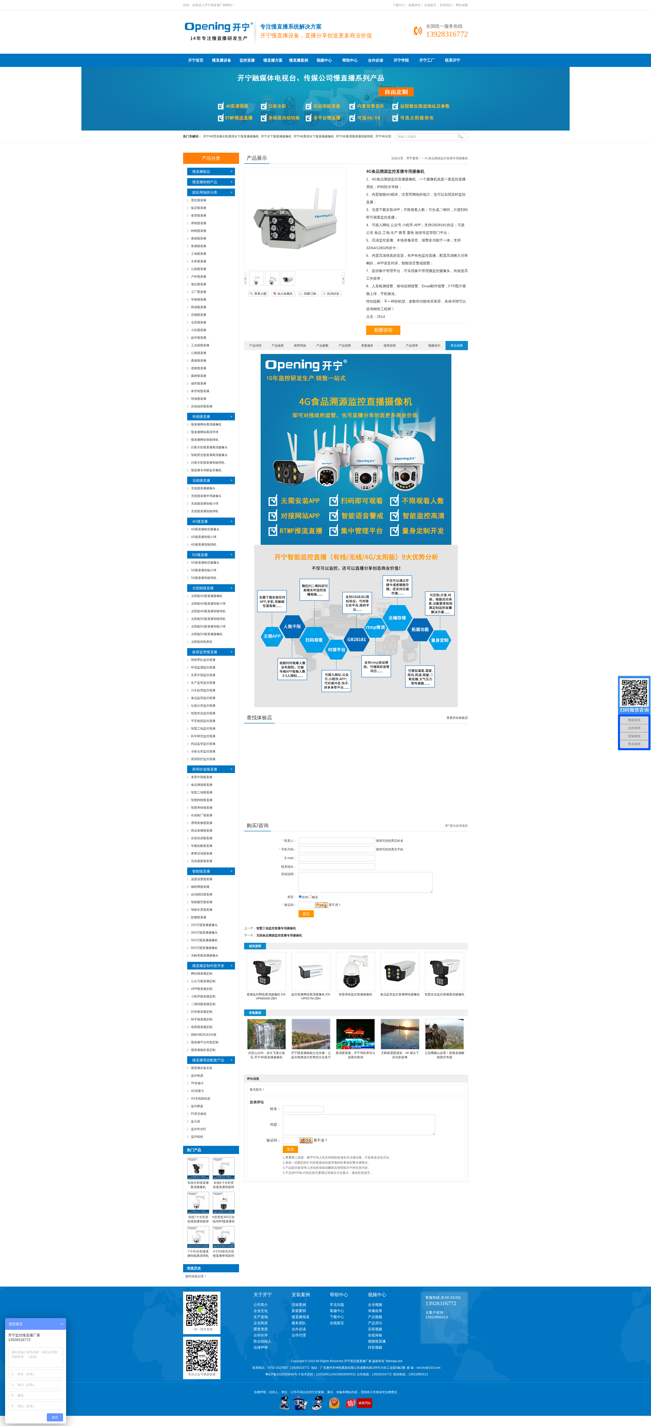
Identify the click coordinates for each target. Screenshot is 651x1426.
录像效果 (375, 1311)
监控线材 (197, 1136)
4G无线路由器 (200, 1098)
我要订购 (310, 293)
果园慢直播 (198, 238)
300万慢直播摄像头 (204, 932)
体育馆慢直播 (200, 391)
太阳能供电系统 (201, 642)
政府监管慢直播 (204, 652)
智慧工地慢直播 (201, 792)
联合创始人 (262, 1341)
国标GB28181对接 (203, 1034)
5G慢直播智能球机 (203, 578)
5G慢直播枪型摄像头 (205, 562)
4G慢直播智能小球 (203, 537)
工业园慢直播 (200, 345)
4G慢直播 (200, 521)
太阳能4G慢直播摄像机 (207, 596)
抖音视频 (375, 1347)
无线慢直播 (201, 480)
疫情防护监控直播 (203, 759)
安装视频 (375, 1329)
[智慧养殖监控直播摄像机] (355, 990)
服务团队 (299, 1323)
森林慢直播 (198, 376)
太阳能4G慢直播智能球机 (208, 611)
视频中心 (324, 60)
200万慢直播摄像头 (204, 925)
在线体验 (375, 1335)
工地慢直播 (198, 253)
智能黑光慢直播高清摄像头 (209, 455)
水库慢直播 (198, 261)
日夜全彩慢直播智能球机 (208, 462)
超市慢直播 (198, 337)
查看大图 (260, 293)
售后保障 (457, 345)
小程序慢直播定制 (203, 996)
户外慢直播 (198, 276)
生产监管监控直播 (203, 683)
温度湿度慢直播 (201, 879)
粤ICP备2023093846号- (281, 1374)
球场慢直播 (198, 399)
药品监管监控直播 (203, 744)
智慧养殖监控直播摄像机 (355, 994)
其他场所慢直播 (201, 406)
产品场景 (278, 345)
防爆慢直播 (198, 917)
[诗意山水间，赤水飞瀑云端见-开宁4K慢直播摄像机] (266, 1048)
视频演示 (434, 345)
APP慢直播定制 (201, 989)
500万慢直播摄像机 (204, 940)
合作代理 (299, 1335)
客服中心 (337, 1311)
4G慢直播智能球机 (203, 544)
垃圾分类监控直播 (203, 705)
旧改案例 (299, 1305)
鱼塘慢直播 (198, 246)
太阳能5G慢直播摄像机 (207, 634)
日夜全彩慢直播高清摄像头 (209, 447)
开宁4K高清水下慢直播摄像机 (313, 136)
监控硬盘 (197, 1106)
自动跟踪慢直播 (201, 894)
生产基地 (261, 1317)
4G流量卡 (197, 1091)
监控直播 (247, 60)
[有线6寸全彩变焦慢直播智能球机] (224, 1178)
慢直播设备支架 (201, 1068)
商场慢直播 (198, 307)
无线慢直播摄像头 (203, 488)
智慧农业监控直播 (203, 713)
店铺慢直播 (198, 315)
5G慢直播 (200, 555)
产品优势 (345, 345)
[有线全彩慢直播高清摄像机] (198, 1178)
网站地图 (462, 5)
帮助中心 (350, 60)
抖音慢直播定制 (201, 1012)
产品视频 (375, 1317)
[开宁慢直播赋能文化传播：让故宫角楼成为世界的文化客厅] (311, 1048)
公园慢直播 (198, 269)
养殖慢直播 (198, 223)
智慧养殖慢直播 (201, 807)
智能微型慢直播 (201, 902)
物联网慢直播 (200, 887)
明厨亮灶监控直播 (203, 660)
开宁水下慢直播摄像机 (276, 136)
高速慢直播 (198, 360)
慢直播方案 (273, 60)
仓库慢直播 (198, 322)
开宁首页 (195, 60)
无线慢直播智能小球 (204, 503)
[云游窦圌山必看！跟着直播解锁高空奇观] (444, 1048)
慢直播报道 (300, 1317)
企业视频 (375, 1305)
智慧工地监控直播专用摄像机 (276, 928)
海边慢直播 (198, 284)
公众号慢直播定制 (203, 981)
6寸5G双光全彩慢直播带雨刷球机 (223, 1256)
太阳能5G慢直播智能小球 (208, 626)
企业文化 (261, 1311)
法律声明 (261, 1347)
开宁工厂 (427, 60)
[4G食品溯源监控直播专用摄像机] (256, 285)
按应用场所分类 (204, 192)
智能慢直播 (201, 871)
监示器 (195, 1121)
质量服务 (367, 345)
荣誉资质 (261, 1329)
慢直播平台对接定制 (204, 1042)
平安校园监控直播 (203, 721)
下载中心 (399, 5)
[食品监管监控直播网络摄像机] (400, 990)
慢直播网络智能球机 (204, 439)
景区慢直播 (198, 200)
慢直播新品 (201, 171)
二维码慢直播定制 (203, 1004)
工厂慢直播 (198, 292)
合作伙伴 (261, 1335)
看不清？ (335, 905)
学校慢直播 (198, 299)
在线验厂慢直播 (201, 815)
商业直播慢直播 (201, 830)
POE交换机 (198, 1114)
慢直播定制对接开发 (208, 966)
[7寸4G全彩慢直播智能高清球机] (198, 1247)
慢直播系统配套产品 (208, 1060)
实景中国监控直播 (203, 675)
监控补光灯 (198, 1129)
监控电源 (197, 1075)
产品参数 (322, 345)
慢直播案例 (298, 60)
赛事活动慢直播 (201, 853)
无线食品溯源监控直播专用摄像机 (279, 935)
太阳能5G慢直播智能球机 (208, 619)
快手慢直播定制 (201, 1019)
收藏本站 (414, 5)
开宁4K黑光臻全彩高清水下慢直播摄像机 (231, 136)
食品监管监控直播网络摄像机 (400, 994)
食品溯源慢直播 (201, 785)
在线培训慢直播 (201, 838)
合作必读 (375, 60)
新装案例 (299, 1311)
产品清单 (412, 345)
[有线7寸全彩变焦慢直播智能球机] (198, 1213)
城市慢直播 (198, 383)
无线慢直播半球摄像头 (206, 496)
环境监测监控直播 (203, 667)
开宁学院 (401, 60)
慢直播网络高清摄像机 (206, 424)
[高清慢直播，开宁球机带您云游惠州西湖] (355, 1048)
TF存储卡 (197, 1083)
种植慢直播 (198, 231)
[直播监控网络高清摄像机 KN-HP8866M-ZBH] (266, 990)
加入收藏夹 (285, 293)
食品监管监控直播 (203, 698)
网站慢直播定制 (201, 973)
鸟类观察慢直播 (201, 861)
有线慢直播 (201, 417)
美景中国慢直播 (201, 777)
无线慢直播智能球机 (204, 511)
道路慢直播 (198, 368)
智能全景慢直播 (201, 909)
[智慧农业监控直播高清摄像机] (444, 990)
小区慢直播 (198, 330)
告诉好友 (333, 293)
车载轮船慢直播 (201, 846)
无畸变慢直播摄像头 (204, 955)
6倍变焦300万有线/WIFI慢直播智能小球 (223, 1221)
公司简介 (261, 1305)
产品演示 (375, 1323)
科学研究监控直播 (203, 736)
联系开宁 (452, 60)
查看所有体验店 (457, 718)
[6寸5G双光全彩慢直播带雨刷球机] (224, 1247)
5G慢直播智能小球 (203, 570)
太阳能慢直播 (203, 588)
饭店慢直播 (198, 208)
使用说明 (389, 345)
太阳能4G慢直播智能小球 (208, 603)
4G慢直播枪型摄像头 (205, 529)
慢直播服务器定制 (203, 1050)
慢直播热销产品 (204, 182)
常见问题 (337, 1305)
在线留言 (430, 5)
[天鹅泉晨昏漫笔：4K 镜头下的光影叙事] (400, 1048)
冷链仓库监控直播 (203, 751)
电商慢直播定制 (201, 1027)
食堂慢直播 (198, 215)
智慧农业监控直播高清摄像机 (444, 994)
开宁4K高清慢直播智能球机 (354, 136)
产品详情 (255, 345)
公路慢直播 (198, 353)
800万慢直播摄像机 (204, 948)
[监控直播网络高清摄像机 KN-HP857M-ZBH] (311, 990)
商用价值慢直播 (204, 769)
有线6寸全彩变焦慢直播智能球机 (223, 1187)
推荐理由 (300, 345)
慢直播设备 (221, 60)
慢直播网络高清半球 (204, 432)
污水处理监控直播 (203, 690)
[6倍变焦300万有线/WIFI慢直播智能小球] (224, 1213)
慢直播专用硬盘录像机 (206, 470)
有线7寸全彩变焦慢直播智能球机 (198, 1221)
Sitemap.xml (393, 1361)
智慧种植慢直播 (201, 800)
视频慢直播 (377, 1341)
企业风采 (261, 1323)
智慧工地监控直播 (203, 728)
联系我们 (446, 5)
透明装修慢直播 (201, 823)
